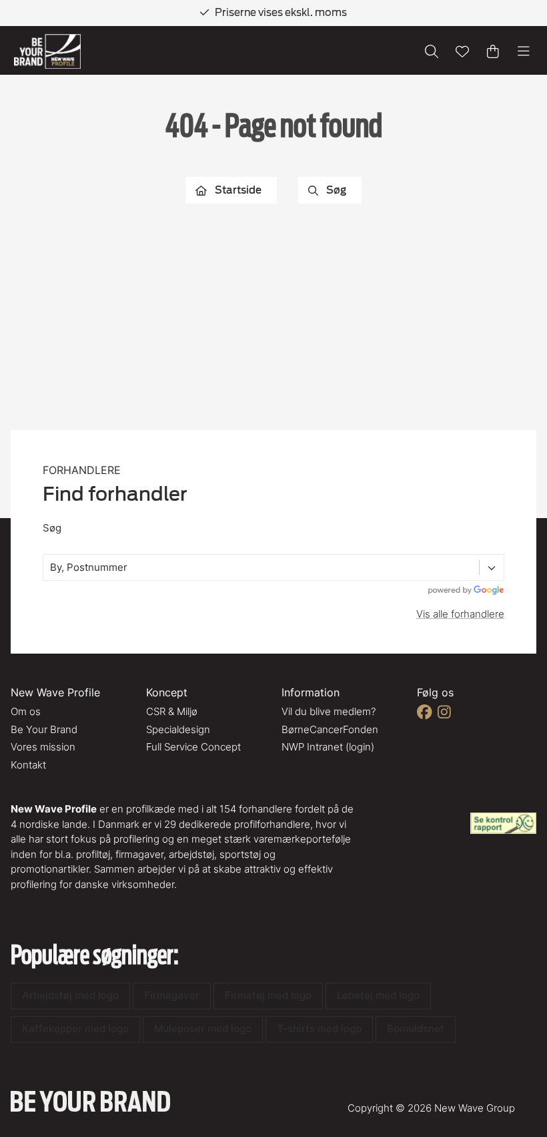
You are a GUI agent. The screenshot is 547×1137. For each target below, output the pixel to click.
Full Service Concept (193, 746)
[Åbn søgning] (431, 51)
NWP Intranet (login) (328, 746)
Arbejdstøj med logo (70, 995)
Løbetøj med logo (378, 995)
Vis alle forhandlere (460, 614)
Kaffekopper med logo (75, 1028)
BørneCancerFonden (330, 729)
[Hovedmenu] (523, 51)
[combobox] (51, 568)
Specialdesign (178, 729)
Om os (26, 711)
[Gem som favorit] (462, 51)
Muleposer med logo (202, 1028)
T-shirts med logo (319, 1028)
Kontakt (28, 764)
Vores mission (43, 746)
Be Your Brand (44, 729)
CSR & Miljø (171, 711)
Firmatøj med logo (268, 995)
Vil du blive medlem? (329, 711)
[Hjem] (47, 51)
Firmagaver (171, 995)
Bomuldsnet (415, 1028)
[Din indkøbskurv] (493, 51)
